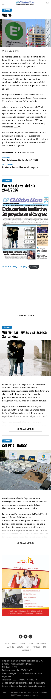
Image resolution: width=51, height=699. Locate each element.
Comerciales (26, 650)
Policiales (36, 647)
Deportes (10, 647)
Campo (22, 643)
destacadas (28, 153)
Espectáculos (41, 643)
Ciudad (30, 643)
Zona (44, 647)
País (28, 647)
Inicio (7, 643)
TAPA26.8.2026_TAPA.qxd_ (14, 266)
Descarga (34, 267)
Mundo (14, 643)
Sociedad (20, 647)
